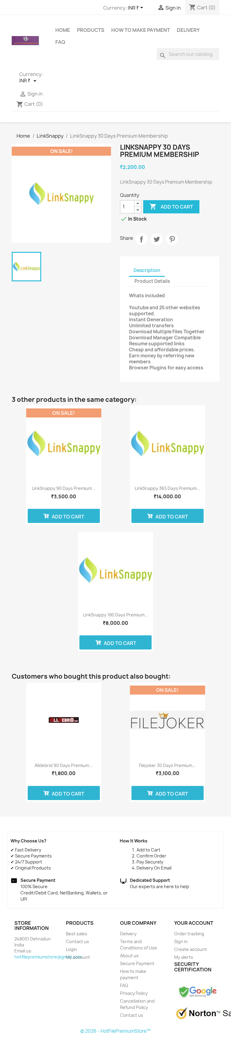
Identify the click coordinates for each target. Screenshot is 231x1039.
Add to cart (171, 206)
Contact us (77, 941)
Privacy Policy (134, 993)
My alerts (183, 957)
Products (90, 30)
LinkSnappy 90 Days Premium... (63, 488)
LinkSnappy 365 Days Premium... (167, 488)
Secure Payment (137, 963)
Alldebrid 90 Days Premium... (64, 765)
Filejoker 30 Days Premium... (167, 765)
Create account (190, 949)
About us (129, 955)
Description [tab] (147, 270)
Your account (193, 923)
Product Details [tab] (152, 281)
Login (71, 949)
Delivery (188, 30)
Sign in (181, 941)
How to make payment (140, 30)
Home (62, 30)
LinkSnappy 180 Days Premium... (115, 615)
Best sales (76, 934)
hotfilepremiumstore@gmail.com (48, 957)
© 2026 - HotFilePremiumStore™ (115, 1031)
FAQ (60, 42)
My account (78, 957)
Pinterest (172, 239)
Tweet (157, 239)
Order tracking (189, 934)
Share (141, 239)
